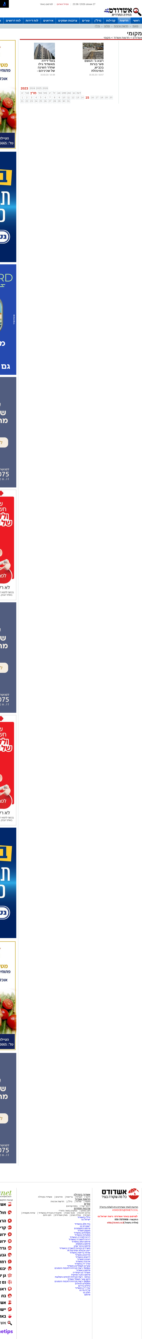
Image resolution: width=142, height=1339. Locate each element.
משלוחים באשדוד (82, 1232)
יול (54, 93)
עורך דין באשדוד (82, 1288)
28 (54, 101)
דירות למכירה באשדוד (80, 1237)
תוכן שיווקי (85, 1210)
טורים (85, 20)
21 (22, 101)
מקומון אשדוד (83, 1230)
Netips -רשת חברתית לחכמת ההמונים (72, 1268)
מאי (45, 93)
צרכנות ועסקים (67, 20)
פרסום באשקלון (83, 1244)
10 (63, 97)
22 (27, 101)
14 (82, 97)
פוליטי (107, 26)
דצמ (79, 93)
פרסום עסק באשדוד (81, 1241)
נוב (73, 93)
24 (36, 101)
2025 (38, 88)
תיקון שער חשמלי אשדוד (78, 1279)
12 (73, 97)
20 (111, 97)
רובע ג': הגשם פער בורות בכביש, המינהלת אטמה (94, 67)
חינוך (88, 1197)
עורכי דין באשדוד (82, 1263)
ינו (22, 93)
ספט (64, 93)
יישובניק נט (84, 1226)
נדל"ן (97, 20)
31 (68, 101)
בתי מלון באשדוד (82, 1224)
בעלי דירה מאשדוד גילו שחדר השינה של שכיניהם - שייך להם (46, 67)
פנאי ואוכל (70, 1213)
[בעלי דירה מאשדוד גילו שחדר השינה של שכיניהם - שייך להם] (44, 58)
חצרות (79, 1197)
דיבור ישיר (85, 1206)
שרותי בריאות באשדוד (80, 1252)
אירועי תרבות (84, 1213)
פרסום (87, 1294)
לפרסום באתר (46, 4)
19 (106, 97)
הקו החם (47, 1215)
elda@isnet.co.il (115, 1222)
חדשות (124, 20)
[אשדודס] (117, 1199)
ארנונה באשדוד (83, 1261)
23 (31, 101)
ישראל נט (85, 1219)
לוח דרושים (13, 20)
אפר (40, 93)
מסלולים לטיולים (82, 1283)
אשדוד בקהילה (82, 1194)
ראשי (136, 20)
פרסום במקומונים (82, 1228)
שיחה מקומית (28, 1213)
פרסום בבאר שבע (82, 1246)
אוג (59, 93)
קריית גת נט (84, 1290)
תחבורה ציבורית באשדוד (50, 1213)
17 (97, 97)
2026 (45, 88)
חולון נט (86, 1292)
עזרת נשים (76, 1215)
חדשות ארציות (121, 26)
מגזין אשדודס (61, 1215)
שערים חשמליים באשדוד (78, 1266)
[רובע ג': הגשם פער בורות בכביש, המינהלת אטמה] (93, 58)
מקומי (135, 26)
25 (40, 101)
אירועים (48, 20)
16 (92, 97)
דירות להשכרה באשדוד (79, 1239)
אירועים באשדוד (82, 1255)
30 (63, 101)
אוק (69, 93)
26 (45, 101)
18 (101, 97)
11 (68, 97)
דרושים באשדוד (82, 1257)
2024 (32, 88)
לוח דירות (32, 20)
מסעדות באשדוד (82, 1235)
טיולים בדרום (84, 1286)
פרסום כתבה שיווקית (80, 1274)
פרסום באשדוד (83, 1270)
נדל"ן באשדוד (83, 1217)
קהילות (110, 20)
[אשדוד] (122, 16)
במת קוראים (71, 1206)
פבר (27, 93)
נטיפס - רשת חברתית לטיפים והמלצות (72, 1277)
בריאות (69, 1197)
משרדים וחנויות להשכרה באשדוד (74, 1248)
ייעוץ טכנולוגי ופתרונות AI (78, 1250)
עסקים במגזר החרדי (68, 1210)
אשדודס (137, 37)
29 (59, 101)
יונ (50, 93)
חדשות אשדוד (122, 37)
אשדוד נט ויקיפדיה (81, 1272)
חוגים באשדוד (83, 1259)
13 (77, 97)
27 (50, 101)
